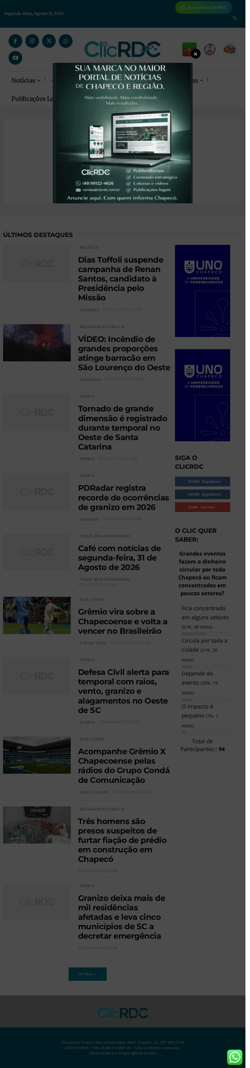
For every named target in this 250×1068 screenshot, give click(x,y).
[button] (196, 54)
